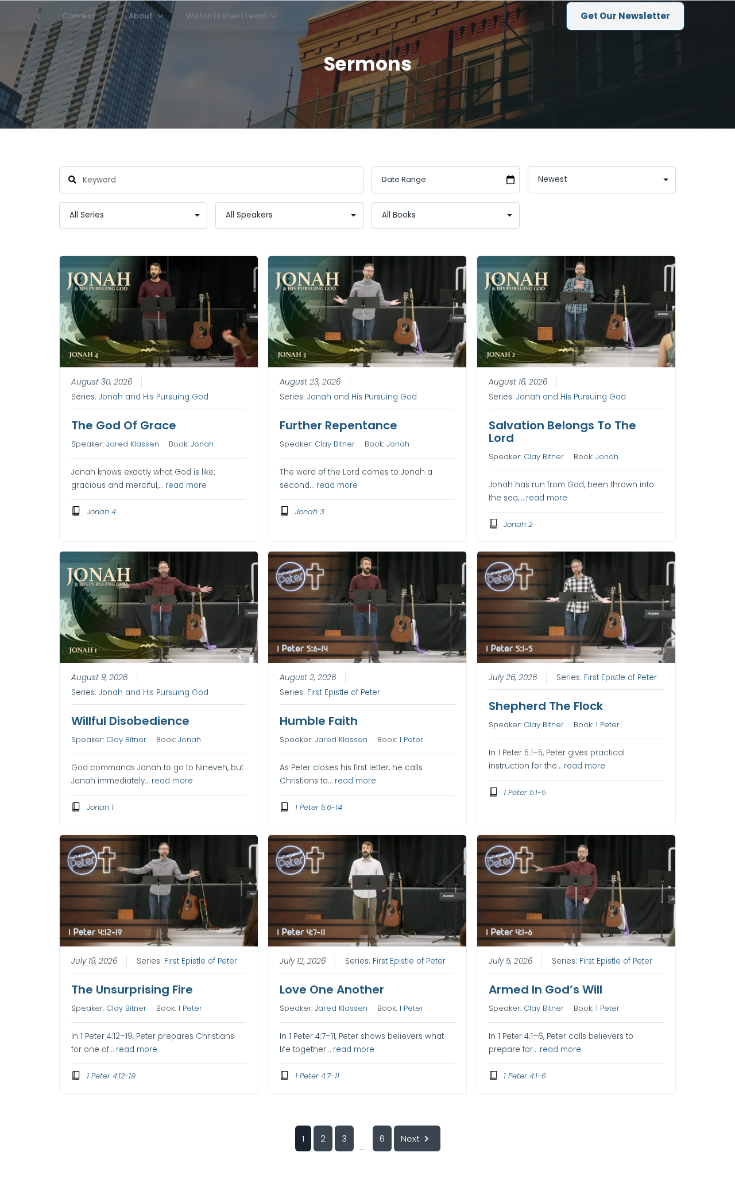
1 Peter (411, 739)
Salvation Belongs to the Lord (562, 431)
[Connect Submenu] (106, 16)
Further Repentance (338, 425)
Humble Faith (319, 721)
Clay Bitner (335, 444)
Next (410, 1138)
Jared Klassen (132, 444)
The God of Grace (123, 425)
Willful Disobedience (130, 721)
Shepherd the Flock (546, 706)
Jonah (202, 444)
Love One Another (332, 989)
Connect (78, 15)
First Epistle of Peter (343, 692)
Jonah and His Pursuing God (153, 396)
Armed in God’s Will (545, 989)
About (141, 15)
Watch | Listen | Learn (226, 15)
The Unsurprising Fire (132, 989)
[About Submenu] (164, 16)
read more (186, 485)
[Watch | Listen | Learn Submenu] (277, 16)
